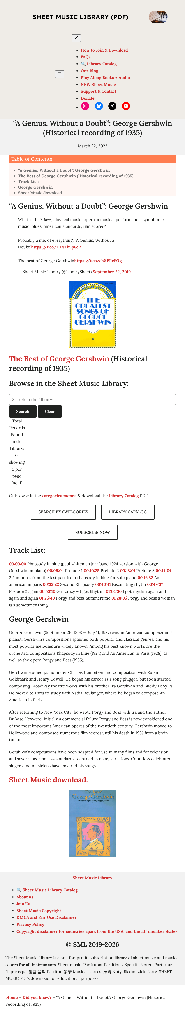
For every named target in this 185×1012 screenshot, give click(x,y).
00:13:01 (127, 570)
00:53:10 (47, 591)
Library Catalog (124, 495)
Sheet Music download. (40, 192)
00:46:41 (103, 584)
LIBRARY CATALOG (128, 511)
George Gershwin (35, 187)
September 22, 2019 (112, 271)
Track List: (28, 181)
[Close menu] (76, 38)
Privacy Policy (30, 924)
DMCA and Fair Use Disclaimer (46, 917)
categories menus (59, 495)
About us (24, 896)
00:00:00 (17, 563)
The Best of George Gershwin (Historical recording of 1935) (75, 175)
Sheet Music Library (92, 877)
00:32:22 (51, 584)
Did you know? (37, 997)
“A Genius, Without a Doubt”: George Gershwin (64, 170)
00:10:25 (91, 570)
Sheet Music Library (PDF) (80, 17)
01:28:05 (119, 598)
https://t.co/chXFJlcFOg (98, 260)
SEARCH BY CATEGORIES (63, 511)
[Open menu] (59, 74)
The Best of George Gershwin (59, 358)
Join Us (23, 903)
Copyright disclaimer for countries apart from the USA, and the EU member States (97, 931)
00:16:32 (145, 577)
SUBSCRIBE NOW (92, 532)
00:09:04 (55, 570)
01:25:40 (47, 598)
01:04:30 (114, 591)
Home (12, 997)
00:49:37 (155, 584)
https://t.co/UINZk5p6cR (56, 247)
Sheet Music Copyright (38, 910)
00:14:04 (163, 570)
